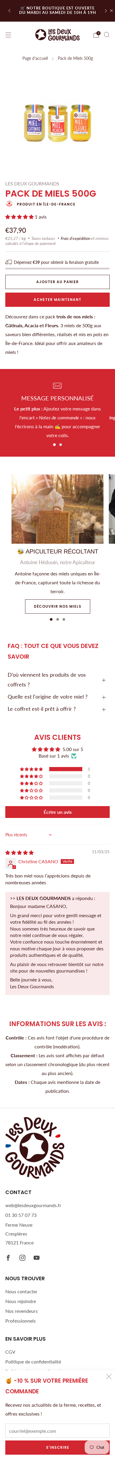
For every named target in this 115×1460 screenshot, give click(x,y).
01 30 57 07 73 (21, 1215)
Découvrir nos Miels (57, 606)
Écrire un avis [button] (58, 812)
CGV (10, 1352)
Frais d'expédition (75, 238)
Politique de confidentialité (33, 1361)
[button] (20, 216)
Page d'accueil (35, 58)
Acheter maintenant (57, 299)
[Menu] (8, 35)
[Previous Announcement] (9, 11)
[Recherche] (107, 35)
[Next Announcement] (105, 11)
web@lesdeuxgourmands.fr (33, 1205)
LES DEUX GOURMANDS (32, 183)
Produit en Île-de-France (46, 204)
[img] (19, 852)
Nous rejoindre (20, 1301)
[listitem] (57, 10)
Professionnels (20, 1320)
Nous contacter (21, 1291)
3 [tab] (64, 619)
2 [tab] (60, 444)
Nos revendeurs (21, 1311)
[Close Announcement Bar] (111, 11)
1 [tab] (54, 444)
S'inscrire (57, 1447)
